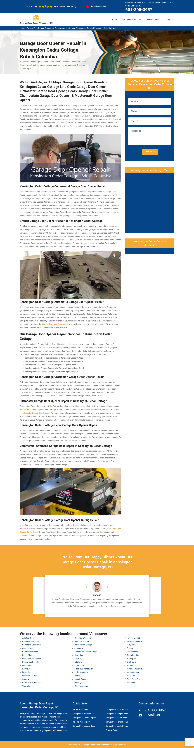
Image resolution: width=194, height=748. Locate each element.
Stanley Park (132, 658)
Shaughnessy (132, 651)
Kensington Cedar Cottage (85, 651)
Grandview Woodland (31, 682)
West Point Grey (134, 679)
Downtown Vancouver (31, 658)
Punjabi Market (133, 638)
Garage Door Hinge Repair (117, 713)
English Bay (27, 665)
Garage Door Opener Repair (84, 726)
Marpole (78, 675)
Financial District (29, 675)
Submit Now (150, 151)
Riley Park (131, 644)
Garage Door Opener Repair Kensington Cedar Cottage (92, 28)
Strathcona (131, 662)
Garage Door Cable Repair (117, 726)
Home (114, 19)
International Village (83, 644)
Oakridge (78, 682)
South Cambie (133, 655)
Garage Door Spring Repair (84, 717)
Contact (168, 19)
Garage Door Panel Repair (117, 722)
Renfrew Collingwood (136, 641)
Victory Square (133, 672)
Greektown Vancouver (83, 638)
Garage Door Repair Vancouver (96, 744)
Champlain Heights (30, 641)
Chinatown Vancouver (31, 644)
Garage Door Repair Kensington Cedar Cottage (47, 28)
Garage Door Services (131, 19)
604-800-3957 (138, 10)
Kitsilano (78, 662)
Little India (79, 665)
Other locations (81, 686)
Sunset (130, 665)
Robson (130, 648)
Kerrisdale (78, 655)
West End (131, 675)
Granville (26, 686)
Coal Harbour (28, 648)
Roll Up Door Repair (81, 722)
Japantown (79, 648)
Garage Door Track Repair (117, 709)
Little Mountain (81, 672)
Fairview (26, 668)
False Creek (27, 672)
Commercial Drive (30, 651)
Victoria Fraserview (135, 668)
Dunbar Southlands (30, 662)
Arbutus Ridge (28, 638)
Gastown (26, 679)
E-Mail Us (152, 715)
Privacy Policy (112, 730)
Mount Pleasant (81, 679)
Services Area (153, 19)
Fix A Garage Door (80, 709)
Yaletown (131, 682)
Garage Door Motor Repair (117, 717)
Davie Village (28, 655)
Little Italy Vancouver (83, 668)
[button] (89, 587)
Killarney (78, 658)
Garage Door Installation (83, 713)
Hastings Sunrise (81, 641)
